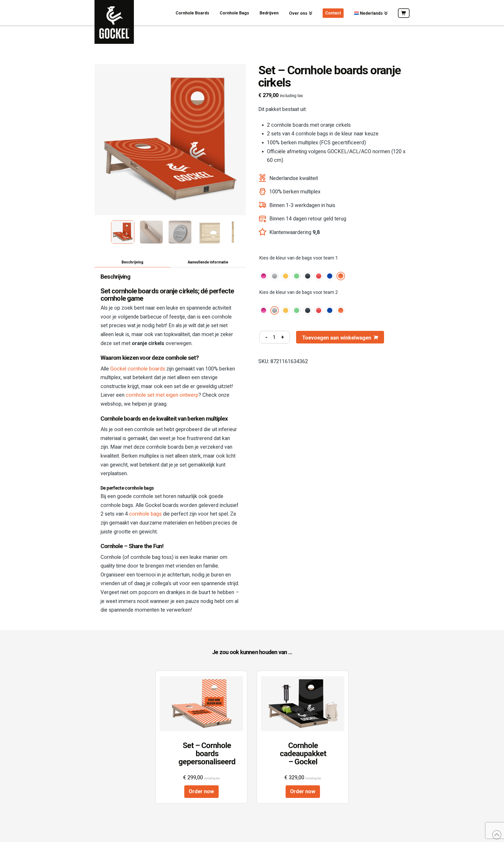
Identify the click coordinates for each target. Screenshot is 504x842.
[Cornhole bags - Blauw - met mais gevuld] (330, 276)
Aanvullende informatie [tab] (208, 262)
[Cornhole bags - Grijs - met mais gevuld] (274, 276)
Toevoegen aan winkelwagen (336, 338)
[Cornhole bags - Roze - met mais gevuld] (263, 276)
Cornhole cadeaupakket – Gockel (303, 753)
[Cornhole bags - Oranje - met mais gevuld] (341, 276)
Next (238, 231)
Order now (201, 791)
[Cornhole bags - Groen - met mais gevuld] (296, 276)
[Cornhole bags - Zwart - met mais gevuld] (307, 276)
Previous (97, 231)
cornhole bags (145, 514)
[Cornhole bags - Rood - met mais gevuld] (318, 276)
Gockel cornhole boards (137, 369)
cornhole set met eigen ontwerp (162, 395)
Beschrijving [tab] (132, 262)
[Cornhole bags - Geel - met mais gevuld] (285, 276)
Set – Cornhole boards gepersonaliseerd (201, 753)
